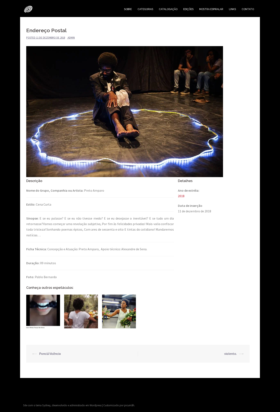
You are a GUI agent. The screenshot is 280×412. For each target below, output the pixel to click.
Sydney (46, 405)
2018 (181, 196)
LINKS (232, 9)
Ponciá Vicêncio (50, 354)
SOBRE (128, 9)
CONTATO (248, 9)
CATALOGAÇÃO (168, 9)
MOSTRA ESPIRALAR (211, 9)
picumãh (129, 405)
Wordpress (95, 405)
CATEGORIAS (145, 9)
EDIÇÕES (188, 9)
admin (71, 37)
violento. (230, 354)
